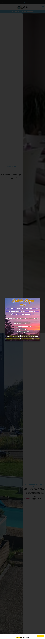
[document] (22, 319)
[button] (38, 299)
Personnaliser (26, 637)
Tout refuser (19, 637)
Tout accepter (41, 635)
